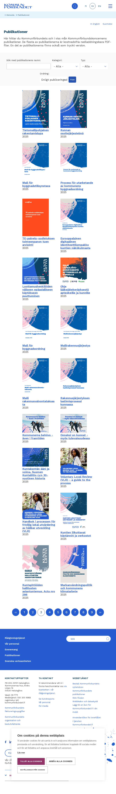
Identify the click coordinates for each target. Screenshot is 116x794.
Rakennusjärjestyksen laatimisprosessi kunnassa (75, 401)
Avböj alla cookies (60, 761)
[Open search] (75, 6)
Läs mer (21, 752)
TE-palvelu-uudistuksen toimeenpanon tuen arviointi (38, 241)
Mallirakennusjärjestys (75, 345)
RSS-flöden (78, 698)
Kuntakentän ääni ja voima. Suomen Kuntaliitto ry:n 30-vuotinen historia (35, 473)
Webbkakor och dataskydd (85, 701)
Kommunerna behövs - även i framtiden (37, 436)
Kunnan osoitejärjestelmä (72, 131)
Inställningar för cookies (32, 770)
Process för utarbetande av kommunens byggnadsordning (76, 186)
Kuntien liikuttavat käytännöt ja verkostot (75, 534)
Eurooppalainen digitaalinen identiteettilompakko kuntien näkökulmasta (75, 243)
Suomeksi (107, 24)
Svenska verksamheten (18, 661)
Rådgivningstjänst (15, 638)
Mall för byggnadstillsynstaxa (36, 184)
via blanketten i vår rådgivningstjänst (53, 690)
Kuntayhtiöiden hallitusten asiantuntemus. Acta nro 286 (38, 589)
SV (92, 6)
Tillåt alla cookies (31, 761)
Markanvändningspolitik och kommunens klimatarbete (76, 588)
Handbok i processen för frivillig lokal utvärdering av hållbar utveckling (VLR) (38, 526)
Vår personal (12, 643)
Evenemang (11, 649)
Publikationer (12, 655)
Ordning (44, 73)
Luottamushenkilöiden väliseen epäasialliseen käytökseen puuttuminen (37, 291)
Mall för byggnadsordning (33, 347)
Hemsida (10, 15)
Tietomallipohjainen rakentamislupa (35, 131)
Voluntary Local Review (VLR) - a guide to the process (76, 480)
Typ (83, 60)
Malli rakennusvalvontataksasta (38, 401)
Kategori (56, 60)
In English (95, 24)
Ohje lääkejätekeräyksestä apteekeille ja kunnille (75, 289)
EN (99, 6)
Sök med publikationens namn (23, 60)
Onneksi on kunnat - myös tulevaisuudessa (75, 436)
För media (43, 706)
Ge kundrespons (46, 699)
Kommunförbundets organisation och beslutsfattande (14, 720)
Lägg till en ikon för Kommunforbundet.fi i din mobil (84, 708)
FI (86, 6)
